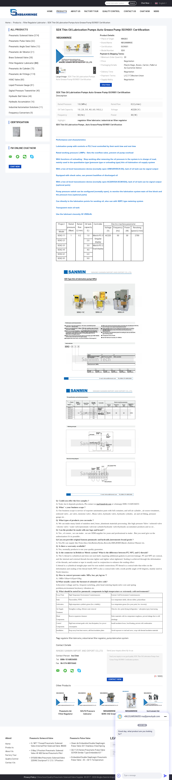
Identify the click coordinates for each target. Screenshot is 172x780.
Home (49, 11)
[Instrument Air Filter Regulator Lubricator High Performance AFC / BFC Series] (153, 699)
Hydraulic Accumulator (19, 101)
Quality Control (111, 11)
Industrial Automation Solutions (23, 107)
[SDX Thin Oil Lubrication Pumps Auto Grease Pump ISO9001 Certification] (75, 50)
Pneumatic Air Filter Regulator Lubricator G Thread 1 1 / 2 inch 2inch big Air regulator (65, 712)
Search (132, 3)
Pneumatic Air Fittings (19, 74)
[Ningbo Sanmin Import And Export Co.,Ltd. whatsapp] (19, 156)
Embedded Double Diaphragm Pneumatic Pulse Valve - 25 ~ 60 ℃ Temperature (89, 758)
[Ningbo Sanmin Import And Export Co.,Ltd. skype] (33, 156)
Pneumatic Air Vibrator (19, 52)
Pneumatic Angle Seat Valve (22, 46)
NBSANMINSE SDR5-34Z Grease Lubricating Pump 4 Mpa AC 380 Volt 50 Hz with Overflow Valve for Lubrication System (109, 712)
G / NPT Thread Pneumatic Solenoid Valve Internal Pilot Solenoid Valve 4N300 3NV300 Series (48, 745)
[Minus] (165, 716)
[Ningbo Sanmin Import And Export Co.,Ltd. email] (12, 156)
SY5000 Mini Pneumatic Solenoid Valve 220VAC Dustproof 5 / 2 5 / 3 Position (48, 759)
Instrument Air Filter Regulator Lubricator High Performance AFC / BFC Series (153, 712)
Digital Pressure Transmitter (22, 90)
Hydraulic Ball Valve (18, 96)
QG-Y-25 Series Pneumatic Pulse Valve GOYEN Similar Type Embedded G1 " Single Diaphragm (88, 752)
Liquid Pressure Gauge (19, 85)
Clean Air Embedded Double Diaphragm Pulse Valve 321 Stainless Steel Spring (88, 744)
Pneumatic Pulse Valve (20, 41)
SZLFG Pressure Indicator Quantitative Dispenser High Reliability (87, 712)
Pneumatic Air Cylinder (19, 68)
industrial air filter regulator (94, 638)
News (156, 11)
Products (61, 11)
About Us (75, 11)
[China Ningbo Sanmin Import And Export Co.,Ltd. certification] (16, 132)
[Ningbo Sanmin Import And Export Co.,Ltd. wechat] (26, 156)
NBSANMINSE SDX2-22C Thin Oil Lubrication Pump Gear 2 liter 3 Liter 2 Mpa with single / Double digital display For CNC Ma (131, 712)
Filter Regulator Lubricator (34, 23)
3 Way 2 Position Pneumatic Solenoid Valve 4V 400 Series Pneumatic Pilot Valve (47, 752)
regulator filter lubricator (71, 638)
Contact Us (130, 11)
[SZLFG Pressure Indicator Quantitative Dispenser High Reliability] (87, 699)
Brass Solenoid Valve (18, 57)
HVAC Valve (14, 79)
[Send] (165, 776)
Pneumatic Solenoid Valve (21, 35)
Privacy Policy (30, 777)
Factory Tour (91, 11)
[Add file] (119, 776)
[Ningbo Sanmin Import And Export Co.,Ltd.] (24, 12)
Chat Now (145, 3)
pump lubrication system (117, 638)
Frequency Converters (19, 112)
